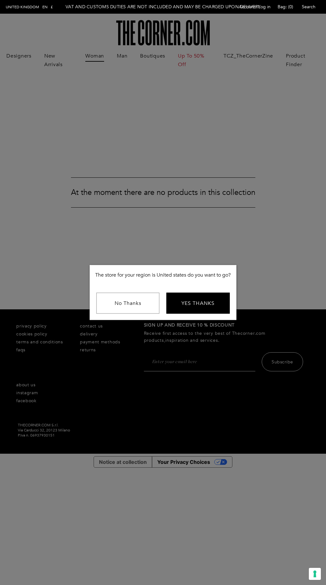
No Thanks (128, 303)
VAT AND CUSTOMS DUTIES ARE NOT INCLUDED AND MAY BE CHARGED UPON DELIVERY (163, 7)
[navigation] (29, 7)
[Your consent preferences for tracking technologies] (315, 574)
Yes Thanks (198, 303)
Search (308, 7)
